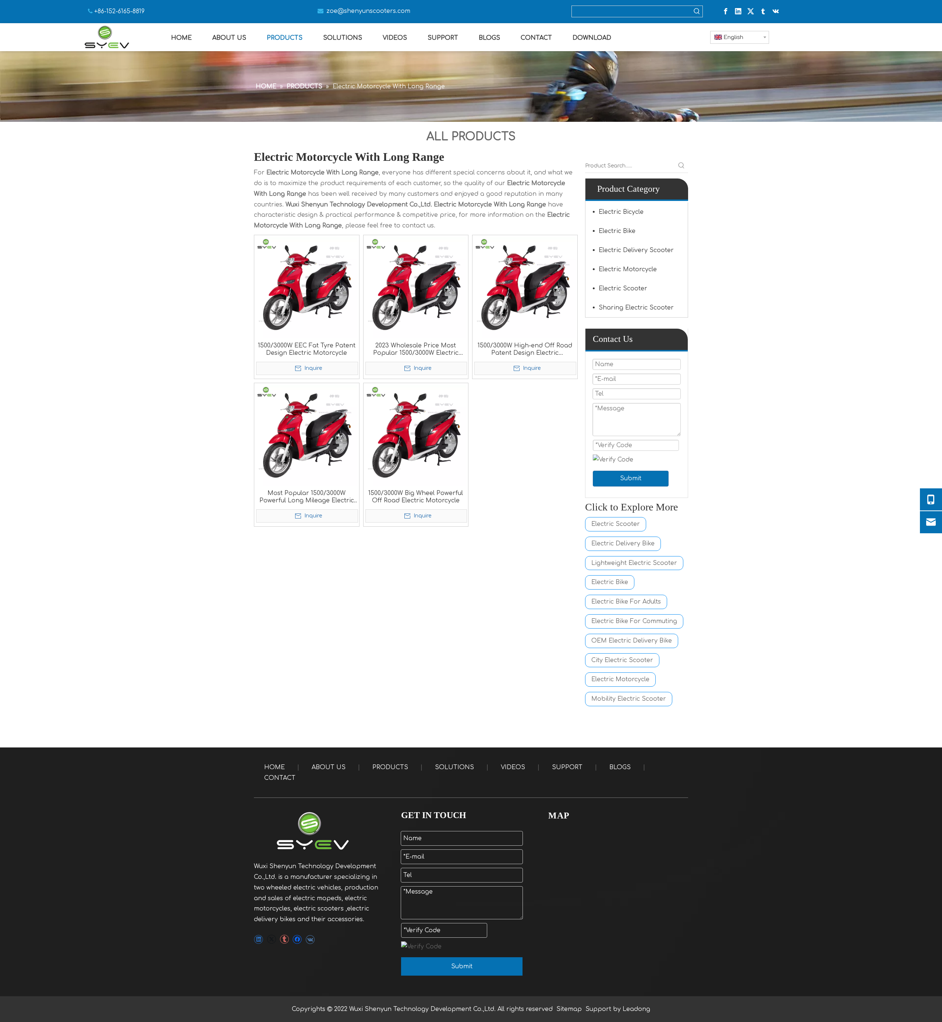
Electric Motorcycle (628, 269)
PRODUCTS (390, 767)
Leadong (636, 1009)
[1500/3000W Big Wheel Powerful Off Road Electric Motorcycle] (416, 435)
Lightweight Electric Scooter (634, 563)
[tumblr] (763, 11)
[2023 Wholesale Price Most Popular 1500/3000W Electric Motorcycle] (416, 287)
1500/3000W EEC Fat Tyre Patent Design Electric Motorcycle (306, 349)
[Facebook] (725, 11)
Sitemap (569, 1009)
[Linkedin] (738, 11)
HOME (274, 767)
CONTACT (279, 778)
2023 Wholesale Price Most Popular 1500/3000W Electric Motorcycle (415, 349)
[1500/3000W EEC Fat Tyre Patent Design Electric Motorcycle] (306, 287)
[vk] (775, 11)
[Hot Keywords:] (696, 11)
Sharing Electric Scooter (636, 307)
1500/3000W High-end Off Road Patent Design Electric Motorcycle (525, 349)
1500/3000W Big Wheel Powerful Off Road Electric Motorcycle (415, 497)
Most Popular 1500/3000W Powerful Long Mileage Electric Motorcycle (306, 497)
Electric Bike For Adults (626, 601)
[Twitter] (750, 11)
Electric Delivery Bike (623, 543)
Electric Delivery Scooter (636, 250)
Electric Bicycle (621, 212)
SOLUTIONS (454, 767)
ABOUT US (329, 767)
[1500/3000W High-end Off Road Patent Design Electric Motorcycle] (525, 287)
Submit (630, 478)
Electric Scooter (623, 288)
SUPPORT (567, 767)
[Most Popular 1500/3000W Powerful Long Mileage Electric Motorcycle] (306, 435)
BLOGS (620, 767)
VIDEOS (513, 767)
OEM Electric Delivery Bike (631, 640)
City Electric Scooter (622, 660)
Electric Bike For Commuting (634, 621)
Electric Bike (617, 231)
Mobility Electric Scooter (628, 699)
